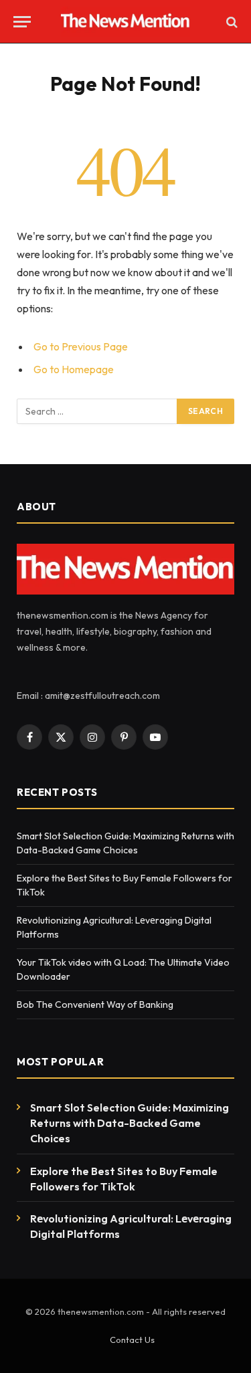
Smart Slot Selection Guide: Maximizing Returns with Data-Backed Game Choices (129, 1123)
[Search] (231, 22)
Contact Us (132, 1339)
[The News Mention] (125, 21)
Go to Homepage (73, 369)
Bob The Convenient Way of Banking (96, 1004)
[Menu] (22, 22)
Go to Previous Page (80, 346)
